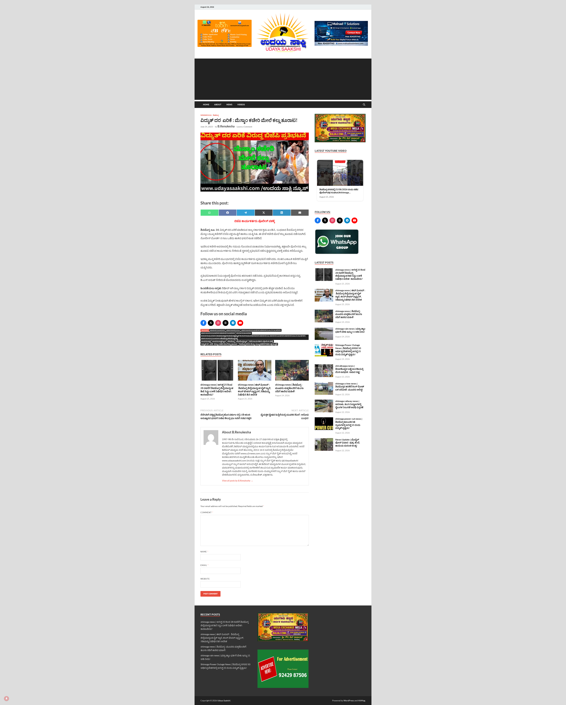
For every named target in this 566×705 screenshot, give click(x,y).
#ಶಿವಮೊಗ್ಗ (231, 341)
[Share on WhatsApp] (209, 212)
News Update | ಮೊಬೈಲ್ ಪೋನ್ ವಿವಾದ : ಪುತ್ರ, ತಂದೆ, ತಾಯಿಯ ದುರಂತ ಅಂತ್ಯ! (347, 442)
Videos (241, 104)
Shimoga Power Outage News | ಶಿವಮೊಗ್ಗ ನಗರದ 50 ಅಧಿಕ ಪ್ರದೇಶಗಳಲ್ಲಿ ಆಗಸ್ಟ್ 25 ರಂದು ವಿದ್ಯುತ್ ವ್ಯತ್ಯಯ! (348, 350)
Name (204, 551)
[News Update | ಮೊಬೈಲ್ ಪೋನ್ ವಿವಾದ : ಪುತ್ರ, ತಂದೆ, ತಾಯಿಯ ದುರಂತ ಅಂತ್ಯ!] (324, 439)
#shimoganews (217, 330)
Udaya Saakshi (223, 700)
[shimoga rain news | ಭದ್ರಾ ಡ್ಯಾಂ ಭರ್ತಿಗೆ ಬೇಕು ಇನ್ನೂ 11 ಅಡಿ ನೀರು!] (324, 329)
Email (204, 565)
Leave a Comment (244, 126)
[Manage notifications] (6, 698)
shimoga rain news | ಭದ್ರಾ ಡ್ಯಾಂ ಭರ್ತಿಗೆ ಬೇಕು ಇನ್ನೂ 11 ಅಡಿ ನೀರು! (350, 330)
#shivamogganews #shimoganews (218, 333)
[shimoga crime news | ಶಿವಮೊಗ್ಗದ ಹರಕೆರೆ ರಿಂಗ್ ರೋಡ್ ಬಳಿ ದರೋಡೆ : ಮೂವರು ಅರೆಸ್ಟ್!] (324, 383)
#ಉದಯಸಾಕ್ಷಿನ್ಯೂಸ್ (219, 341)
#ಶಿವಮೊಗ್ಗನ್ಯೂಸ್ (241, 341)
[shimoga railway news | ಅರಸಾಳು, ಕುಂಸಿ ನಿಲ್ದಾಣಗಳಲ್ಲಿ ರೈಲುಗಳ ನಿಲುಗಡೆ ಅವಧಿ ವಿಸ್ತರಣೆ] (324, 401)
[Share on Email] (300, 212)
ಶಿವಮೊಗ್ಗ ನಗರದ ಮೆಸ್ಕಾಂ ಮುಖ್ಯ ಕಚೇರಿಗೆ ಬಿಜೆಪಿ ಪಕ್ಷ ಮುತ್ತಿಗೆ (258, 344)
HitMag (361, 700)
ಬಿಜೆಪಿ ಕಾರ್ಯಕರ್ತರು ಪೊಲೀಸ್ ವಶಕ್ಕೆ (261, 341)
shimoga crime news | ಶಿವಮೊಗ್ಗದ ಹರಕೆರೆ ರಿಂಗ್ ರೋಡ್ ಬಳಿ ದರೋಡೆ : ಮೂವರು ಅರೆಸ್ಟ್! (349, 386)
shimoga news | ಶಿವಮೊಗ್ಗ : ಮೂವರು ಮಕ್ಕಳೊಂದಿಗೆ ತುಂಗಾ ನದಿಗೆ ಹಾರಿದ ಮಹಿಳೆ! (289, 388)
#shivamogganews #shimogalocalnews (261, 330)
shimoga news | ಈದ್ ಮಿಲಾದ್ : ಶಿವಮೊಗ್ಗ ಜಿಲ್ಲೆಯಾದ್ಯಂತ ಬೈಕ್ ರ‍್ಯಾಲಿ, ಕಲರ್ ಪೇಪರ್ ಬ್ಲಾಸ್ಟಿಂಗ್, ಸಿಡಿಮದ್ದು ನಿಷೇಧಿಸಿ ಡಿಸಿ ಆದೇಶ (254, 389)
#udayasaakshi (243, 333)
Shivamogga (206, 115)
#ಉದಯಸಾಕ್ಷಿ (206, 341)
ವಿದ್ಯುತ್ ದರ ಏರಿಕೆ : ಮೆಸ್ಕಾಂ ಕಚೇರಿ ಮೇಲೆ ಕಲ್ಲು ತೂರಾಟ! (219, 344)
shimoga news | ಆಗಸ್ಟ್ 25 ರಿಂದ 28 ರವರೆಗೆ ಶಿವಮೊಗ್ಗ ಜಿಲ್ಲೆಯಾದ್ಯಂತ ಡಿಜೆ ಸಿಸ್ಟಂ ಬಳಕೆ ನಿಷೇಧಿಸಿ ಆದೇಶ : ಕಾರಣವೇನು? (216, 389)
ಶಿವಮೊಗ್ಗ (216, 115)
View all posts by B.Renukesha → (237, 480)
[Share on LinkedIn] (282, 212)
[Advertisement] (283, 79)
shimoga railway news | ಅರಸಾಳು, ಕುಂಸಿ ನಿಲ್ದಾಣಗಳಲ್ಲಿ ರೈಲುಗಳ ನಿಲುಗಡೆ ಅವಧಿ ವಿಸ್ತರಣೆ (349, 404)
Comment (206, 512)
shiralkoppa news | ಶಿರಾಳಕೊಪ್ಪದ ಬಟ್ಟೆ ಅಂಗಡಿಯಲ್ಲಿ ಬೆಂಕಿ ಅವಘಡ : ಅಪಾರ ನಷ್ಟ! (349, 368)
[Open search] (364, 104)
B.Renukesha (226, 126)
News (229, 104)
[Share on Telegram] (246, 212)
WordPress (349, 700)
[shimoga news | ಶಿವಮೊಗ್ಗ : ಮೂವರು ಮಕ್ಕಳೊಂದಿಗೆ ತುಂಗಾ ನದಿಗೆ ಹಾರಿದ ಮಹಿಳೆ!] (292, 371)
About (217, 104)
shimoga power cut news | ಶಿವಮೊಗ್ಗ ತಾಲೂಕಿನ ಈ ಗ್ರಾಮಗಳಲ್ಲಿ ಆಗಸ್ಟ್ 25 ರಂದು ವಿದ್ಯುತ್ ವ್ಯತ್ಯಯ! (348, 423)
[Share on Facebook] (228, 212)
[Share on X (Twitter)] (264, 212)
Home (206, 104)
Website (205, 579)
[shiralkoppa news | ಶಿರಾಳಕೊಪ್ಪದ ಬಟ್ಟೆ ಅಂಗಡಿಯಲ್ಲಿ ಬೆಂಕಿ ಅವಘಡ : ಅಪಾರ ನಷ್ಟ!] (324, 366)
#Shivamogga (233, 330)
